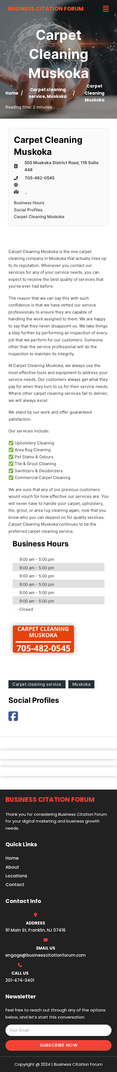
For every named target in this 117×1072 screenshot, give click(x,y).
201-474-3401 (19, 980)
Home (11, 93)
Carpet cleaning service (37, 684)
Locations (16, 876)
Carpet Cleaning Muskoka (39, 216)
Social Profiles (28, 209)
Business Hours (29, 202)
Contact (14, 884)
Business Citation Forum (46, 9)
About (12, 867)
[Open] (106, 8)
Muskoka (57, 96)
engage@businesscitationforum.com (45, 955)
